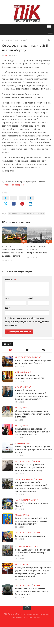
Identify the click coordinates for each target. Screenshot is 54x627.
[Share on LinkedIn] (30, 201)
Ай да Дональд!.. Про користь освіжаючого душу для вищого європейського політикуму (30, 467)
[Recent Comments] (43, 350)
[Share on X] (5, 201)
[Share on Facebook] (13, 201)
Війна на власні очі (24, 479)
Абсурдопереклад (24, 357)
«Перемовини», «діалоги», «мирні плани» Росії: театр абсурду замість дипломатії (32, 414)
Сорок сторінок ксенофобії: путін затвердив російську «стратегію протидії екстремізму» (31, 521)
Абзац (18, 408)
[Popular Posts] (27, 350)
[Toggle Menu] (50, 32)
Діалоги (19, 387)
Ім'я (7, 298)
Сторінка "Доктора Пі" (14, 40)
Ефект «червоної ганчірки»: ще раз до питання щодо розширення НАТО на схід (33, 450)
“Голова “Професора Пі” (13, 185)
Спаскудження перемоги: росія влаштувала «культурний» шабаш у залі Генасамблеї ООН (32, 432)
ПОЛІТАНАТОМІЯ (30, 500)
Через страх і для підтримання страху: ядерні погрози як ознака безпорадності (31, 591)
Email (30, 298)
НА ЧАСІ (37, 357)
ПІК (6, 55)
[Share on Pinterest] (22, 201)
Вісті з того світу (23, 461)
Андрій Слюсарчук (26, 213)
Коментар (10, 280)
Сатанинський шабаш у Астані (30, 536)
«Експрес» (13, 213)
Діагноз (19, 372)
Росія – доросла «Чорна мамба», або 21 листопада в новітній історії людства (32, 553)
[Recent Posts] (10, 350)
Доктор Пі (40, 213)
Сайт (7, 308)
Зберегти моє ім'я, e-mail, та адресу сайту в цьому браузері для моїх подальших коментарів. (27, 321)
